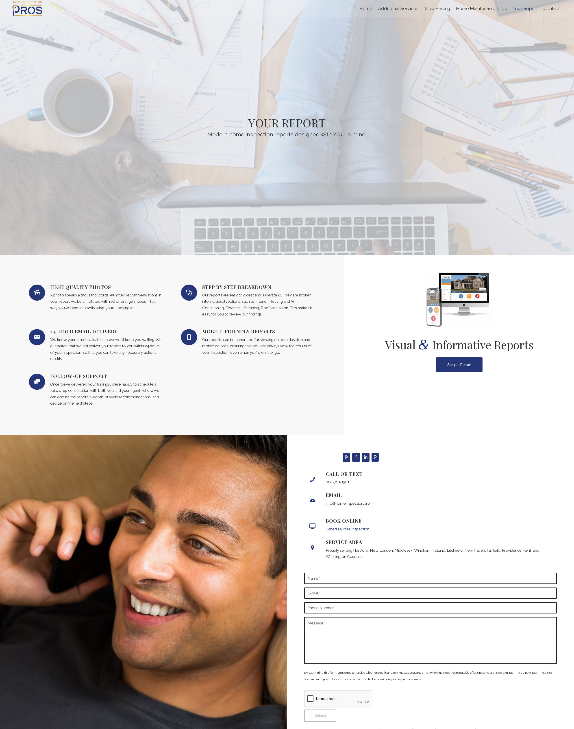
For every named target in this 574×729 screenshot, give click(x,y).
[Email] (312, 500)
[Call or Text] (312, 479)
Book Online (344, 520)
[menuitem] (366, 8)
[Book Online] (312, 526)
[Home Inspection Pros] (27, 8)
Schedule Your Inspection (347, 529)
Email (334, 495)
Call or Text (344, 474)
